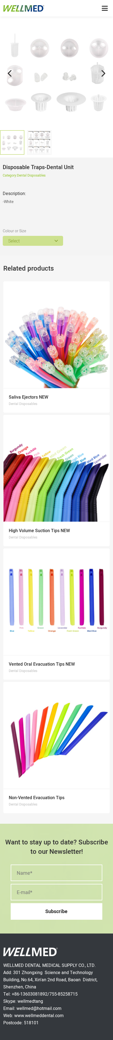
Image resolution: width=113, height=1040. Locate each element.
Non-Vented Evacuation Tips (36, 797)
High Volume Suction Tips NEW (39, 530)
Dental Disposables (31, 175)
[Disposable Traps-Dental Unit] (56, 73)
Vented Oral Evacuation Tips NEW (42, 664)
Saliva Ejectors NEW (28, 397)
